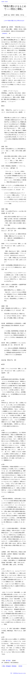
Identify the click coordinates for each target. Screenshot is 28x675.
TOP (11, 673)
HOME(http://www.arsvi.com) (19, 673)
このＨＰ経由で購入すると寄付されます (14, 20)
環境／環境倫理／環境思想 (9, 666)
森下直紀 (8, 660)
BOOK (6, 1)
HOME (2, 1)
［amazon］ (4, 33)
